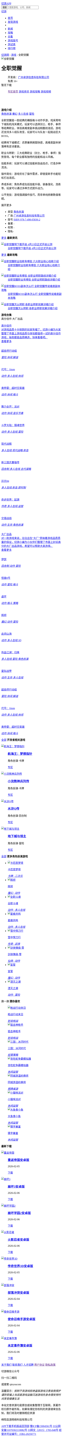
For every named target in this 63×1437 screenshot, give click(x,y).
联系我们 (17, 1364)
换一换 (5, 1001)
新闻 (10, 28)
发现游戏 (13, 22)
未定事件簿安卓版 (20, 1345)
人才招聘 (28, 1364)
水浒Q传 (13, 808)
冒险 (31, 113)
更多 (3, 237)
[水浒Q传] (7, 801)
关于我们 (6, 1364)
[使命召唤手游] (10, 1311)
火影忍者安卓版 (18, 1239)
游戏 (13, 55)
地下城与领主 (17, 836)
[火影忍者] (7, 1232)
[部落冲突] (7, 1285)
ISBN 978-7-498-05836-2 (27, 219)
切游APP (6, 3)
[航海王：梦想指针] (13, 746)
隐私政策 (50, 1364)
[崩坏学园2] (8, 1205)
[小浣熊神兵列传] (11, 773)
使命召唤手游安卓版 (21, 1319)
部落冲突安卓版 (18, 1292)
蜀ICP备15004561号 (41, 1426)
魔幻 (14, 113)
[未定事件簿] (9, 1338)
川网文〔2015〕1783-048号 (43, 1430)
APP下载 (6, 1426)
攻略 (10, 32)
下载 (10, 1172)
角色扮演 (6, 113)
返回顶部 (24, 1426)
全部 (3, 739)
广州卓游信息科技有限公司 (33, 77)
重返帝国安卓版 (18, 1160)
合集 (10, 36)
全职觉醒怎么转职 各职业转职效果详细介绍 (33, 308)
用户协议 (39, 1364)
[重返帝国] (7, 1152)
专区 (10, 767)
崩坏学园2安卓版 (19, 1213)
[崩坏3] (5, 1179)
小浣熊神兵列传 (18, 781)
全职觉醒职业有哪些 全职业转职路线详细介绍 (34, 279)
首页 (10, 18)
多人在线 (23, 113)
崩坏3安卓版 (16, 1186)
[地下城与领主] (10, 828)
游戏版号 (13, 40)
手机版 (15, 1426)
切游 (3, 11)
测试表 (12, 44)
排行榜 (12, 48)
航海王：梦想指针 (20, 753)
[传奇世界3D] (9, 1258)
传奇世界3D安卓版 (20, 1266)
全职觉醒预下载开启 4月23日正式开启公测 (32, 248)
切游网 (5, 55)
